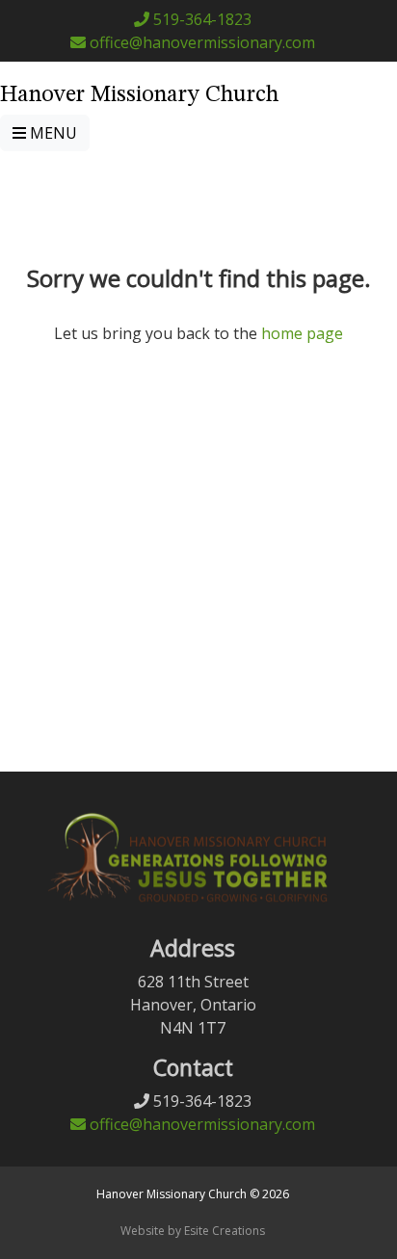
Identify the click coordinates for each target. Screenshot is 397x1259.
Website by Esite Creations (192, 1230)
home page (302, 333)
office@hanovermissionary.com (200, 42)
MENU (51, 133)
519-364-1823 (200, 19)
